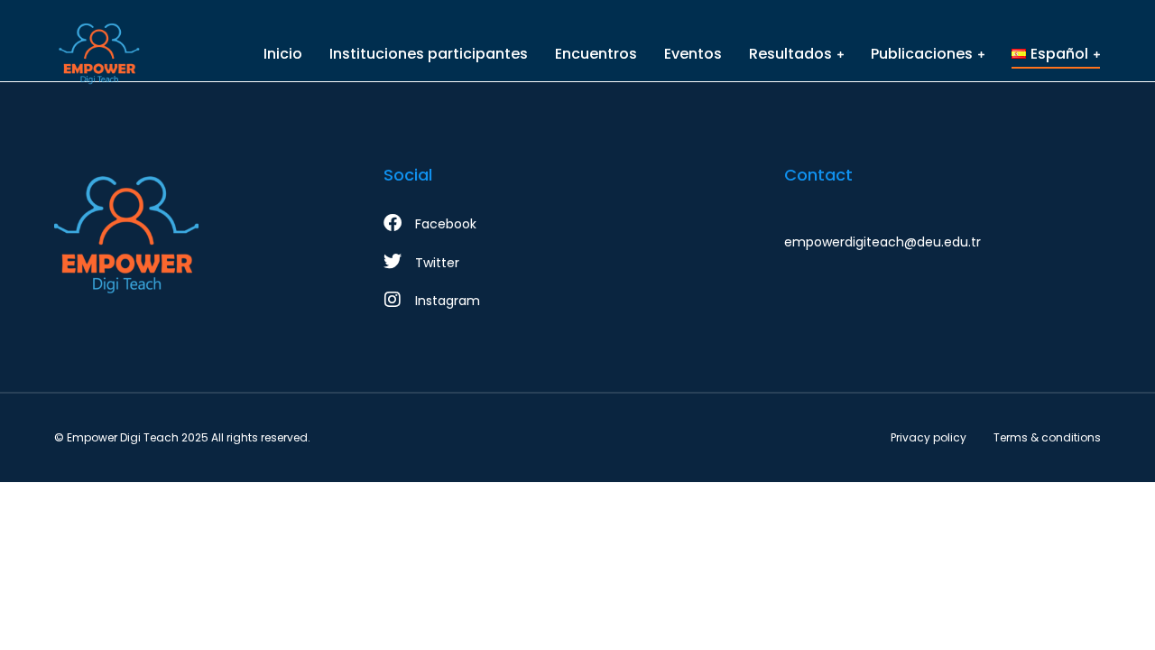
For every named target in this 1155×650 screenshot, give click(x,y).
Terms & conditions (1047, 437)
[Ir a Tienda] (1117, 612)
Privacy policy (928, 437)
